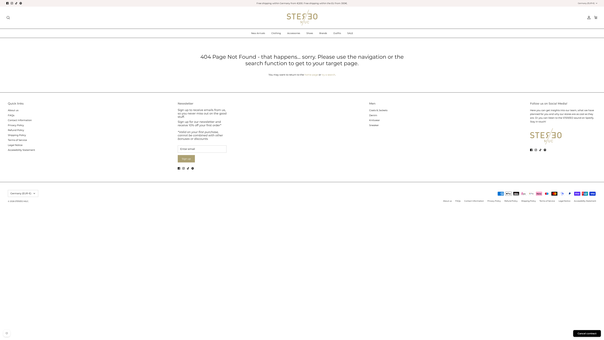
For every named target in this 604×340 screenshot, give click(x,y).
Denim (373, 115)
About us (13, 110)
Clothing (276, 33)
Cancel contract (587, 333)
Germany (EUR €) (586, 3)
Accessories (293, 33)
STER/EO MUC (21, 201)
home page (311, 74)
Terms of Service (17, 140)
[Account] (588, 18)
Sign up (186, 158)
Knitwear (374, 120)
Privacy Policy (16, 125)
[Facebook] (7, 3)
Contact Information (20, 120)
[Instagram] (12, 3)
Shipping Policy (17, 135)
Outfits (337, 33)
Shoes (309, 33)
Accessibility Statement (21, 149)
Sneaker (374, 125)
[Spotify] (21, 3)
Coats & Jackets (378, 110)
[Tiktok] (16, 3)
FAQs (11, 115)
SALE (350, 33)
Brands (323, 33)
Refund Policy (16, 130)
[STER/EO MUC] (302, 18)
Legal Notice (15, 145)
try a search (328, 74)
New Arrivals (258, 33)
